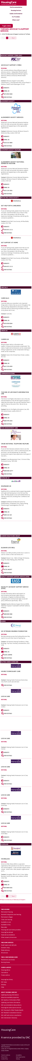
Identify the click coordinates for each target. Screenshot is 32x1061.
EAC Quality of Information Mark (10, 1000)
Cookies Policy (4, 1058)
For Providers (16, 16)
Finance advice (5, 975)
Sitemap (18, 1058)
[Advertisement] (16, 47)
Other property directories (9, 937)
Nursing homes (5, 962)
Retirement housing (7, 912)
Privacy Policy (4, 1057)
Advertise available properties (10, 997)
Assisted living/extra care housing (11, 914)
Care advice (4, 972)
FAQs (2, 987)
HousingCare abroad (7, 932)
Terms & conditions (5, 1055)
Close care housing (6, 919)
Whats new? (16, 20)
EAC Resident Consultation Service (11, 1012)
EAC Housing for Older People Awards (12, 1010)
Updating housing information (10, 995)
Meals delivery (5, 950)
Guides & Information (16, 13)
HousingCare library (7, 979)
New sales (4, 927)
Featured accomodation (8, 935)
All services (4, 952)
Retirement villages (7, 917)
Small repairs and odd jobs (8, 945)
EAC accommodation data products (11, 1005)
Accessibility (19, 1055)
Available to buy (6, 924)
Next (13, 38)
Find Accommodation (16, 7)
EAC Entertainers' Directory (9, 1017)
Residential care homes (8, 959)
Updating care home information (10, 1002)
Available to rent (6, 922)
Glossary (3, 984)
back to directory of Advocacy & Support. (13, 899)
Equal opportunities (20, 1057)
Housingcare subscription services (11, 1007)
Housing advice (5, 970)
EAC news (4, 982)
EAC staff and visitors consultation (11, 1015)
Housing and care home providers (11, 929)
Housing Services (16, 10)
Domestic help (5, 947)
